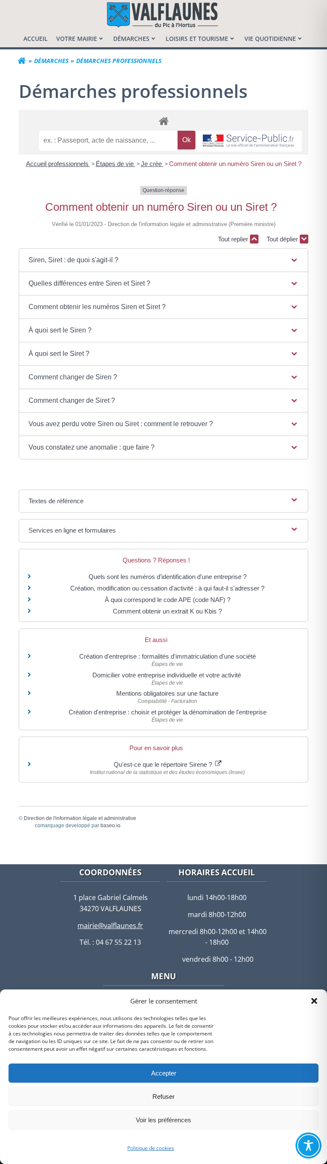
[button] (314, 1001)
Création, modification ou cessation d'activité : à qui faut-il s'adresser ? (167, 588)
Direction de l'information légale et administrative (80, 818)
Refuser (163, 1096)
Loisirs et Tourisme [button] (197, 38)
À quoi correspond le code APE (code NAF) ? (167, 599)
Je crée (152, 163)
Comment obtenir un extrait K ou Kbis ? (167, 611)
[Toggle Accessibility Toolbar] (308, 1145)
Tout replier (234, 239)
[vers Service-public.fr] (248, 141)
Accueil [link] (35, 38)
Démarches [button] (131, 38)
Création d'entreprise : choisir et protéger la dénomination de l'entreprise (168, 712)
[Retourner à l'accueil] (21, 61)
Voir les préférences (163, 1120)
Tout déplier (283, 239)
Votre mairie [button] (76, 38)
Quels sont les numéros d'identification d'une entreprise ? (168, 576)
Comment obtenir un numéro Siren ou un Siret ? (235, 163)
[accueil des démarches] (163, 121)
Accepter (163, 1073)
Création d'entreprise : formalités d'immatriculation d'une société (167, 656)
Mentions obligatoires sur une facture (167, 693)
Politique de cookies (150, 1148)
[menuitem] (35, 38)
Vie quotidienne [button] (270, 38)
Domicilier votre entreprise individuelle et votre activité (167, 675)
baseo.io (110, 826)
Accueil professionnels (58, 163)
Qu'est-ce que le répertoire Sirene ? (164, 764)
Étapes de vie (115, 163)
